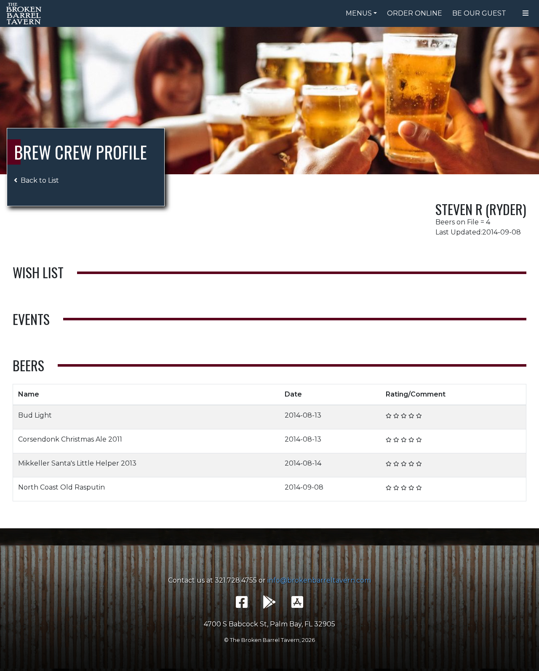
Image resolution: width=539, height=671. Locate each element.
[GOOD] (404, 415)
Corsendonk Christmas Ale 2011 (70, 439)
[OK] (396, 415)
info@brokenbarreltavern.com (319, 580)
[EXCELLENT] (411, 415)
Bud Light (35, 415)
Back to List (40, 180)
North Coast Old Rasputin (61, 487)
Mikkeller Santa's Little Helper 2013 (77, 463)
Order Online (414, 13)
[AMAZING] (419, 415)
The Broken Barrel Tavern (25, 13)
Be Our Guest (479, 13)
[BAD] (389, 415)
